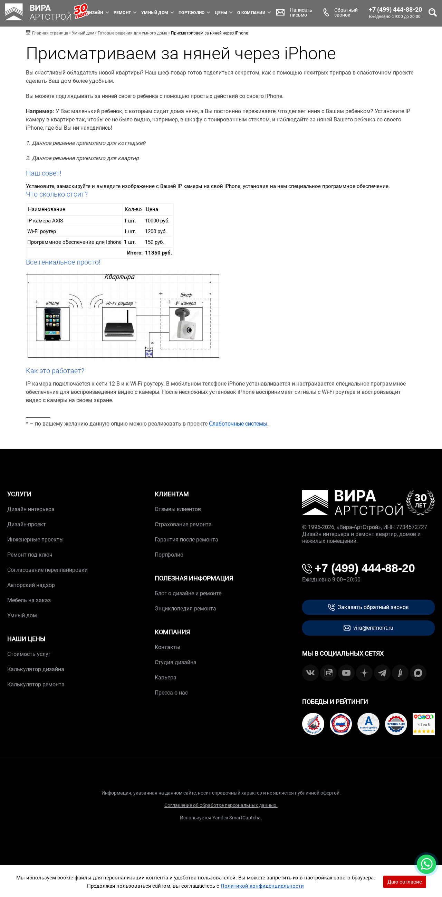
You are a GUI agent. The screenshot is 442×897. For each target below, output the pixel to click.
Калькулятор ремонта (36, 684)
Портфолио (191, 12)
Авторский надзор (31, 585)
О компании (251, 12)
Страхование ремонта (183, 524)
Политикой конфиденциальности (262, 886)
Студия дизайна (175, 662)
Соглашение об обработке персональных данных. (221, 805)
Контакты (167, 647)
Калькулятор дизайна (35, 669)
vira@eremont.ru (373, 628)
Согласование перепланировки (47, 570)
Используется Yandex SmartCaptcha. (221, 817)
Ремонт (122, 12)
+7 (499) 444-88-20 (395, 10)
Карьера (165, 677)
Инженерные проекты (35, 539)
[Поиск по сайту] (433, 12)
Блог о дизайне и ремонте (188, 593)
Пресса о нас (171, 692)
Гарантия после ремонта (186, 539)
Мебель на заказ (29, 600)
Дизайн (94, 12)
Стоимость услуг (29, 654)
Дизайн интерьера (31, 509)
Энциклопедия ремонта (185, 608)
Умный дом (154, 12)
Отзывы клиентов (178, 509)
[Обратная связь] (426, 864)
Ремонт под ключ (29, 554)
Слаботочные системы (238, 423)
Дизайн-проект (26, 524)
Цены (221, 12)
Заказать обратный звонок (373, 607)
